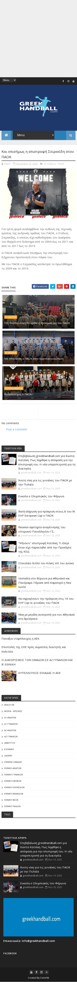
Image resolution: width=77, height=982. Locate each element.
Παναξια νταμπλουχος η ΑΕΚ (20, 638)
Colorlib (44, 977)
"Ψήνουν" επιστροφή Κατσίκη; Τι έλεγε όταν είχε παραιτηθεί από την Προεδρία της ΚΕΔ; (44, 547)
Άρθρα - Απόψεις (13, 711)
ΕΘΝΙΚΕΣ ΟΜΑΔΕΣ (13, 762)
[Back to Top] (46, 972)
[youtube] (73, 81)
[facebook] (63, 81)
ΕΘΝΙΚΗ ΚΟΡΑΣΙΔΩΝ (14, 787)
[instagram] (68, 81)
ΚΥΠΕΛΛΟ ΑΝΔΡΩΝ (13, 388)
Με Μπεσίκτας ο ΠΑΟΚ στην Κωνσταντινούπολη (34, 358)
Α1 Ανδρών (50, 163)
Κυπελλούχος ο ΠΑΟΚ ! (18, 394)
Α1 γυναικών (11, 723)
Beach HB (9, 704)
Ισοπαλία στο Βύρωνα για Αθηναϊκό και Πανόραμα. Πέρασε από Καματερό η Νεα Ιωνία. (44, 582)
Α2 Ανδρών (10, 730)
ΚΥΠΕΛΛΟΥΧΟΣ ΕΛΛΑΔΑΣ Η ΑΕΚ (39, 673)
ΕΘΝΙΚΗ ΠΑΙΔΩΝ (12, 806)
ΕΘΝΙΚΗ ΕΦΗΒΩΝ (12, 780)
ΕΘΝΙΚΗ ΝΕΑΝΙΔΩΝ (13, 793)
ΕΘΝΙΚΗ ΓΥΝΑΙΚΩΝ (13, 774)
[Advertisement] (38, 38)
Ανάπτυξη (9, 742)
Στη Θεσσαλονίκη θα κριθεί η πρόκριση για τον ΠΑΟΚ (37, 323)
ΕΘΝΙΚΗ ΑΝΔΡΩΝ (12, 768)
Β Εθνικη (9, 749)
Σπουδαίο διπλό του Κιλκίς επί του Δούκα (46, 563)
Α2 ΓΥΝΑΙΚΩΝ (11, 736)
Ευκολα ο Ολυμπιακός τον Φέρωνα (41, 496)
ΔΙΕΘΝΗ (8, 755)
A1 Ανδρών (10, 352)
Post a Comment (16, 429)
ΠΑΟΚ (61, 163)
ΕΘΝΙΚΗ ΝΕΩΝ (11, 799)
